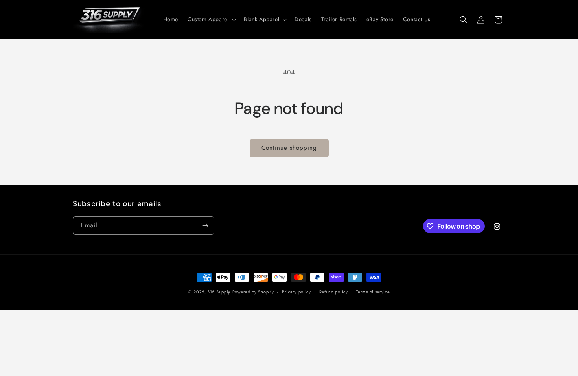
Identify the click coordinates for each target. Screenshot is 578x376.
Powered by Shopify (253, 292)
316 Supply (218, 292)
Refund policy (333, 292)
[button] (211, 19)
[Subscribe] (205, 225)
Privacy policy (296, 292)
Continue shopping (289, 148)
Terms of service (373, 292)
